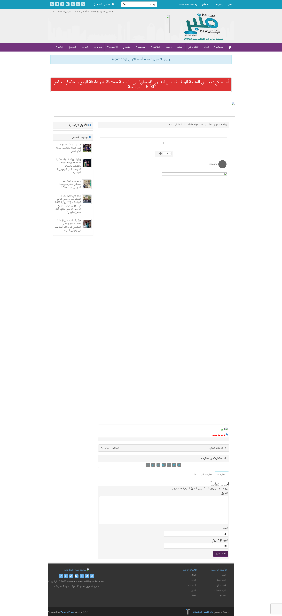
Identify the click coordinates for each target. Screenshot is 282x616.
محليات (219, 47)
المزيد (60, 47)
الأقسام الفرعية (189, 570)
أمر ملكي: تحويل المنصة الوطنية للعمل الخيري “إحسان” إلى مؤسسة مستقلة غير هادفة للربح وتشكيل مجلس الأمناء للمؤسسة (141, 85)
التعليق (224, 493)
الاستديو (113, 47)
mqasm (213, 164)
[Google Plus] (67, 4)
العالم (206, 47)
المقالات (156, 47)
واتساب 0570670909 (188, 4)
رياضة (168, 47)
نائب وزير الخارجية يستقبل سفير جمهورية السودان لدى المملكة (70, 184)
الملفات (193, 595)
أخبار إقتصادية (219, 590)
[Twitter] (57, 4)
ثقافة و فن (193, 47)
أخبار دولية (221, 580)
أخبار (224, 575)
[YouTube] (73, 4)
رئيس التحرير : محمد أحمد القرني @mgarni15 (141, 59)
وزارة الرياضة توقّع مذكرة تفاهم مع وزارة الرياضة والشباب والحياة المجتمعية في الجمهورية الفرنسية (68, 166)
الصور (193, 590)
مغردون (126, 47)
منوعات (98, 47)
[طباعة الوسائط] (160, 154)
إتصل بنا (219, 4)
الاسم (225, 528)
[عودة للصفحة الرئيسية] (203, 30)
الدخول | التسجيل (102, 4)
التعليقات (221, 475)
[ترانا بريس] (188, 612)
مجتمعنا (141, 47)
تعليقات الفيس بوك (203, 475)
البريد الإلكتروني (220, 540)
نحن (230, 4)
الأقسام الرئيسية (219, 570)
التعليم (180, 47)
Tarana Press (67, 612)
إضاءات (85, 47)
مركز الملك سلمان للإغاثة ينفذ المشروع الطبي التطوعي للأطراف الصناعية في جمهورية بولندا (68, 225)
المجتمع (223, 595)
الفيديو (193, 580)
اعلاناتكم (206, 4)
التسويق (72, 47)
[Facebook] (62, 4)
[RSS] (52, 4)
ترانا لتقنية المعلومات (203, 612)
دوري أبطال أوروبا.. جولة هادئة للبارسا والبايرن (195, 125)
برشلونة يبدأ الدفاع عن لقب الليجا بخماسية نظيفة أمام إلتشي (68, 147)
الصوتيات (192, 585)
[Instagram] (83, 4)
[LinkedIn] (78, 4)
